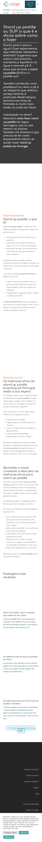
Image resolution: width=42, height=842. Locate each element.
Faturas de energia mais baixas (30, 4)
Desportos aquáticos (31, 781)
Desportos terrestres (31, 769)
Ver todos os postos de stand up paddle (22, 729)
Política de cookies (32, 810)
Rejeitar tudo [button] (9, 837)
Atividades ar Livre (6, 11)
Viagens (36, 788)
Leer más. (14, 828)
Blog (37, 794)
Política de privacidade (31, 804)
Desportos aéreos (32, 775)
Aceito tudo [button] (23, 833)
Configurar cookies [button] (10, 833)
